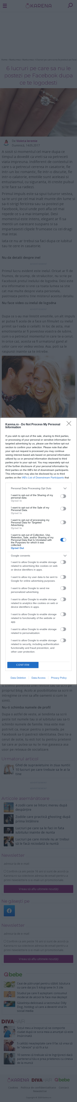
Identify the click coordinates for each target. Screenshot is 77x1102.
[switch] (63, 496)
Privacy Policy (59, 677)
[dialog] (38, 551)
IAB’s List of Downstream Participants (43, 477)
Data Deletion (18, 677)
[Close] (70, 424)
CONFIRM (23, 665)
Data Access (38, 677)
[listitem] (38, 488)
